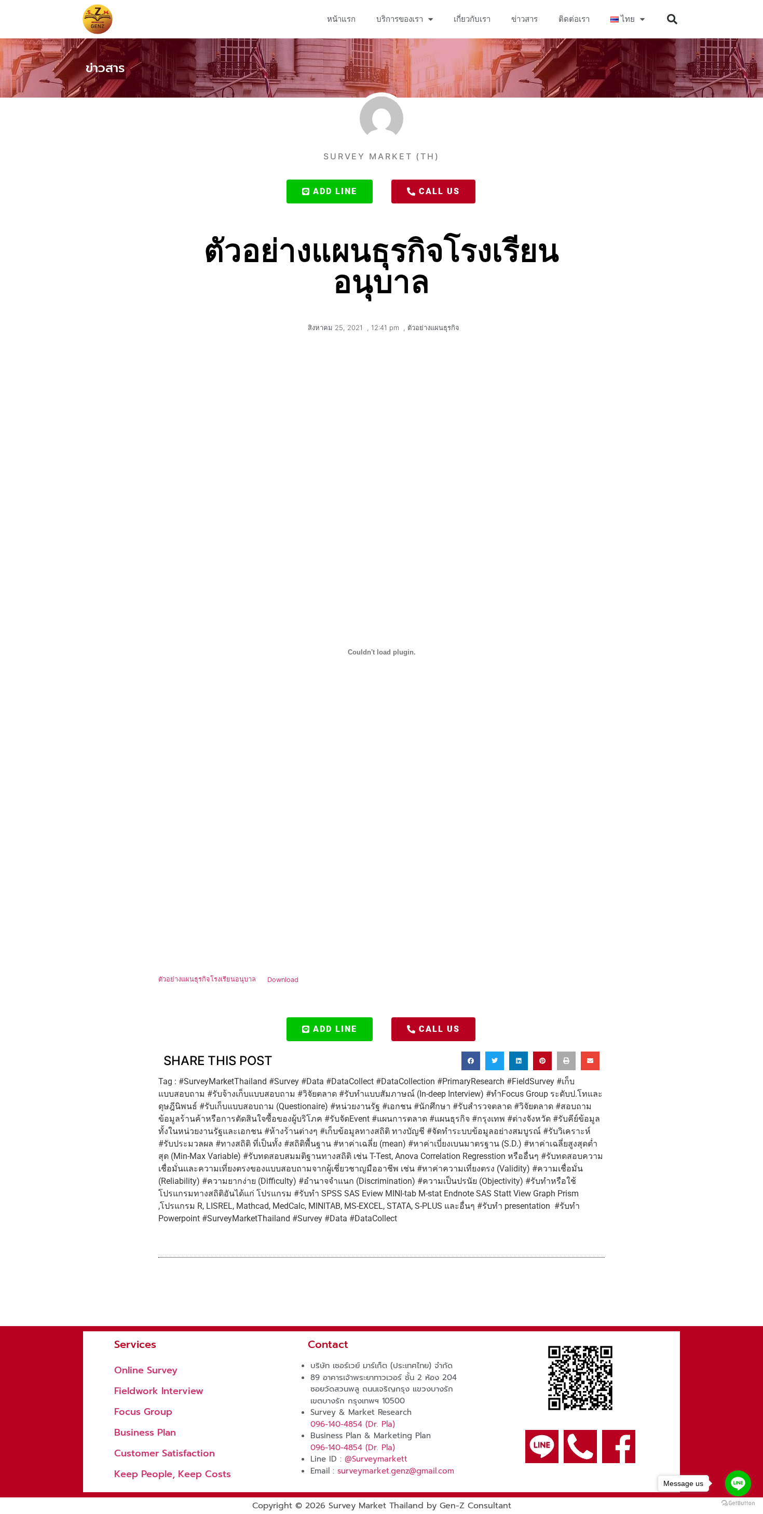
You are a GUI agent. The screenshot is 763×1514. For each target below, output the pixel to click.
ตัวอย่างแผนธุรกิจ (433, 327)
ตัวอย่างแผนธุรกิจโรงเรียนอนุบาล (207, 980)
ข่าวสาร (524, 19)
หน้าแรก (341, 19)
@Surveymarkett (376, 1459)
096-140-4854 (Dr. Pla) (352, 1424)
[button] (672, 19)
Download (282, 980)
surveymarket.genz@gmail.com (395, 1471)
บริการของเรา (399, 19)
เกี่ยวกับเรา (472, 19)
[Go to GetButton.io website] (738, 1503)
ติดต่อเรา (574, 19)
